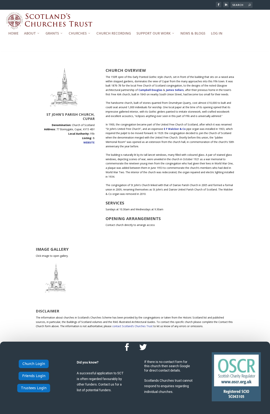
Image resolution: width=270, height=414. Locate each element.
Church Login (33, 364)
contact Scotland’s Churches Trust (132, 326)
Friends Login (33, 376)
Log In (216, 33)
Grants (52, 33)
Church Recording (113, 33)
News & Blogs (192, 33)
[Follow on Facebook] (127, 347)
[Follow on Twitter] (143, 347)
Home (13, 33)
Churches (78, 33)
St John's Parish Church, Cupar (70, 116)
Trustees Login (33, 388)
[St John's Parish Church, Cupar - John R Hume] (56, 292)
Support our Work (153, 33)
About (30, 33)
